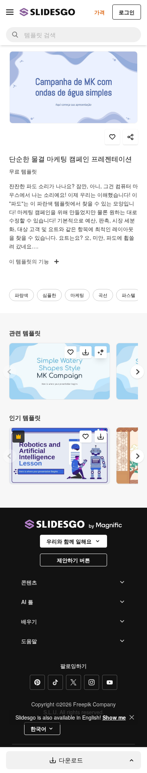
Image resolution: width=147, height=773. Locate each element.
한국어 (38, 728)
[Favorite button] (112, 137)
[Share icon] (130, 137)
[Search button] (15, 34)
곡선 (102, 295)
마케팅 (77, 295)
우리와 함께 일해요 (69, 541)
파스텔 (128, 295)
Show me (114, 717)
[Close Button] (132, 717)
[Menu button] (10, 12)
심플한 (49, 295)
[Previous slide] (10, 372)
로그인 (127, 12)
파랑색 (21, 295)
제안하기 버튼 (73, 560)
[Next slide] (137, 372)
